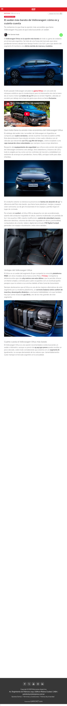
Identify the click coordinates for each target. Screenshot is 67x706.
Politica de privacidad (47, 696)
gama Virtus (38, 91)
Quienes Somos (17, 696)
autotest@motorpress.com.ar (34, 694)
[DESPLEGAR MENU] (2, 9)
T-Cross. (44, 276)
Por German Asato (13, 34)
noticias (7, 13)
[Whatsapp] (61, 35)
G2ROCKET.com (36, 701)
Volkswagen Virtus (9, 16)
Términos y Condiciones (31, 696)
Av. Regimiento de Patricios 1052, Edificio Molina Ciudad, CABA (33, 692)
